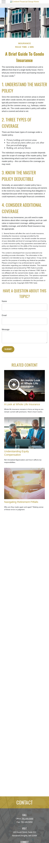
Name (4, 301)
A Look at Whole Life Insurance (22, 404)
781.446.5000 (27, 819)
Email (4, 315)
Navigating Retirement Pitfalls (21, 501)
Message (6, 329)
